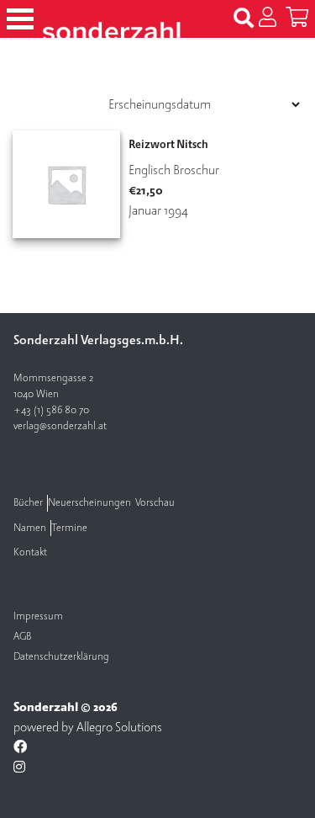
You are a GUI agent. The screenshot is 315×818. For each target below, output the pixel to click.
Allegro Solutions (119, 727)
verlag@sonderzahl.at (60, 426)
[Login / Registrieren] (267, 18)
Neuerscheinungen (89, 503)
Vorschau (155, 503)
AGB (22, 636)
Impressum (38, 616)
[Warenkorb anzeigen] (297, 18)
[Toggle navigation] (20, 19)
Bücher (28, 503)
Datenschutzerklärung (61, 657)
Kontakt (30, 552)
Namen (29, 528)
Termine (69, 528)
